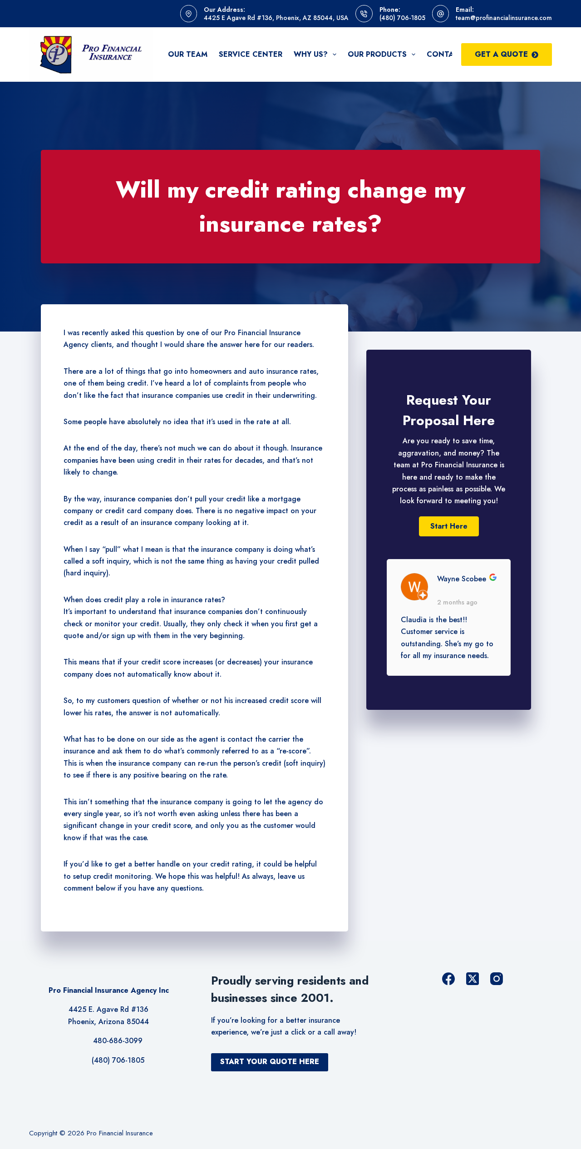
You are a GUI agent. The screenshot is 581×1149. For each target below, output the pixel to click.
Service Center (250, 54)
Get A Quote (501, 54)
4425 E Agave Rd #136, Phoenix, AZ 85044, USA (276, 17)
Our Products (377, 54)
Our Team (187, 54)
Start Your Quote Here (269, 1061)
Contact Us (451, 54)
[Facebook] (448, 978)
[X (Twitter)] (472, 978)
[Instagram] (496, 978)
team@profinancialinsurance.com (504, 17)
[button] (449, 526)
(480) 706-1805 (402, 17)
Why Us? (311, 54)
